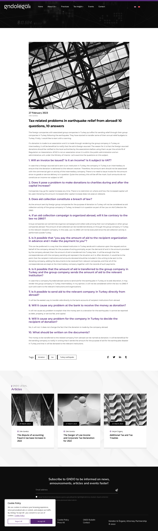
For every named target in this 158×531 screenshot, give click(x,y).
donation (41, 357)
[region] (30, 512)
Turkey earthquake (67, 357)
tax (52, 357)
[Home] (16, 6)
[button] (145, 425)
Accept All (41, 521)
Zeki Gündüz (33, 116)
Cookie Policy (19, 515)
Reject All (18, 521)
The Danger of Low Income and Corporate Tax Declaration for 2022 (79, 438)
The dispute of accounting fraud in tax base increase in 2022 (31, 438)
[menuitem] (135, 6)
